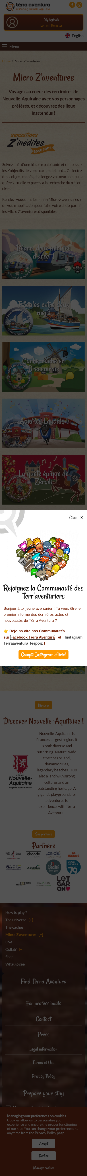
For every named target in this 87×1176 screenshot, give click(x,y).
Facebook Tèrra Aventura (32, 637)
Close (73, 518)
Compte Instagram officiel (43, 654)
